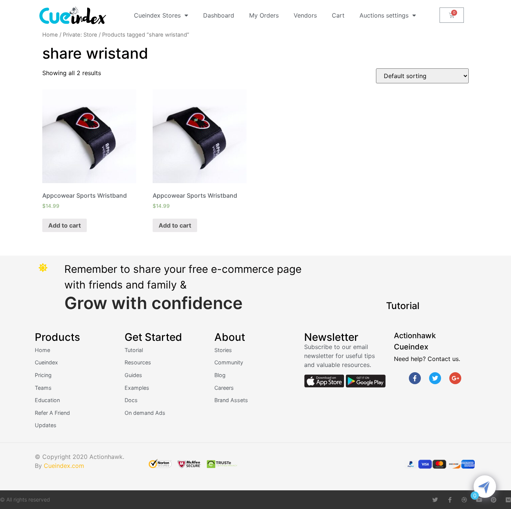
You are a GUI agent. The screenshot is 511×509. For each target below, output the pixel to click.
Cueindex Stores (157, 15)
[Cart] (452, 15)
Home (50, 34)
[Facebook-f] (415, 378)
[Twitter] (435, 378)
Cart (338, 15)
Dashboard (218, 15)
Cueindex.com (64, 465)
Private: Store (80, 34)
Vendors (305, 15)
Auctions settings (384, 15)
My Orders (264, 15)
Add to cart (64, 225)
